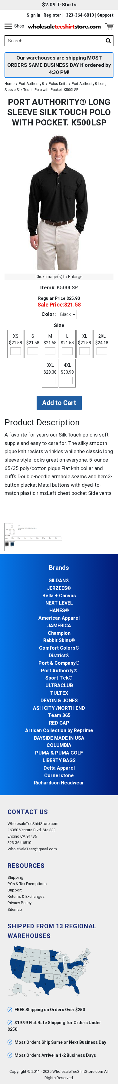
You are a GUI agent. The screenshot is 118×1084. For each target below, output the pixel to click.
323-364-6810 (80, 15)
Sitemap (15, 909)
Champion (59, 633)
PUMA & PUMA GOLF (59, 753)
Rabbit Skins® (59, 641)
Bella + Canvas (59, 596)
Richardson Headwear (59, 783)
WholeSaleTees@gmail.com (32, 849)
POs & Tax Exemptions (27, 884)
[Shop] (8, 26)
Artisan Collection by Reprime (59, 731)
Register (52, 15)
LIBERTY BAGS (59, 761)
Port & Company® (59, 663)
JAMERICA (59, 626)
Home (10, 83)
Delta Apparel (59, 768)
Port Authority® (31, 83)
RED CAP (59, 723)
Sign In (33, 15)
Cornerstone (59, 776)
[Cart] (109, 26)
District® (59, 656)
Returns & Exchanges (26, 896)
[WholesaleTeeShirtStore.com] (64, 26)
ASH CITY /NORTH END (59, 708)
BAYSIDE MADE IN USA (59, 738)
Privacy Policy (19, 903)
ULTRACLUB (59, 686)
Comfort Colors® (59, 648)
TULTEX (59, 693)
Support (105, 15)
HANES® (59, 611)
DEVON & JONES (59, 701)
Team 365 (59, 715)
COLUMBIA (59, 745)
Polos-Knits (58, 83)
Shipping (15, 877)
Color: (48, 314)
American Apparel (59, 618)
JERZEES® (59, 588)
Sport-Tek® (59, 678)
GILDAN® (59, 581)
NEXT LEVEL (59, 603)
